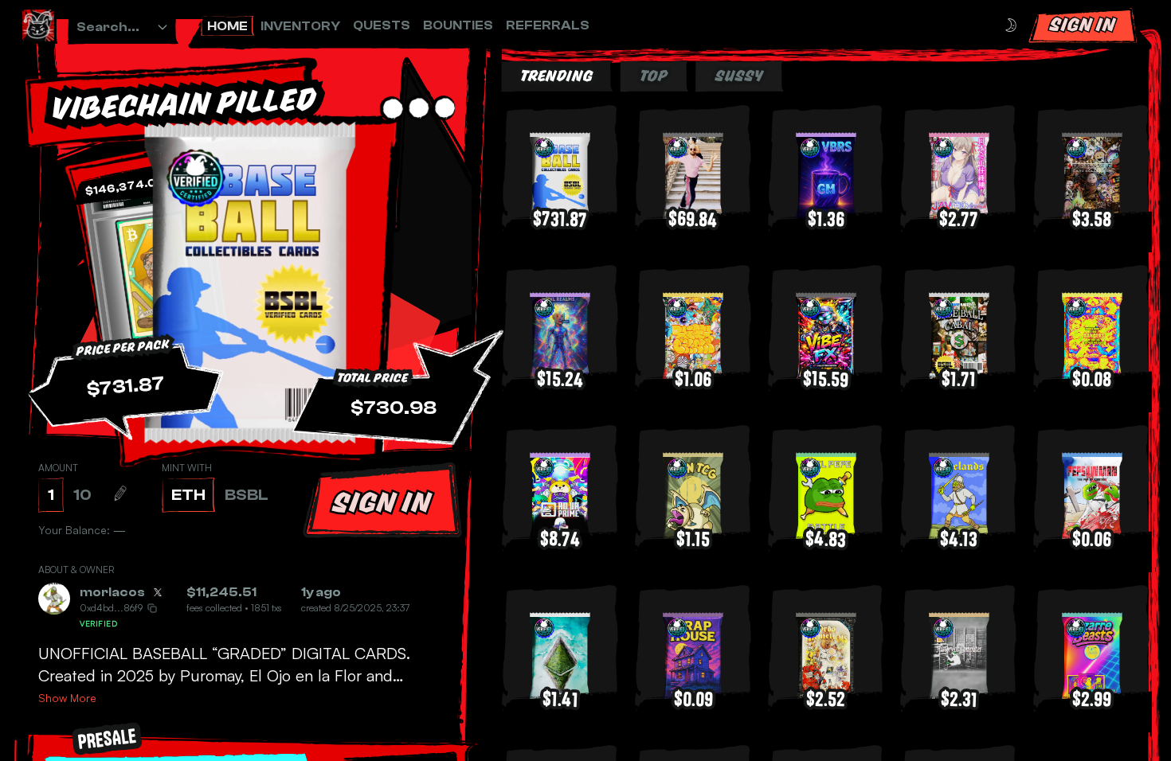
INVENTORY (300, 26)
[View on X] (157, 592)
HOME (227, 26)
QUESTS (381, 25)
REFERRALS (547, 25)
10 (82, 495)
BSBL (246, 495)
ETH (188, 495)
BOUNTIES (458, 25)
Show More (67, 697)
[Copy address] (152, 608)
